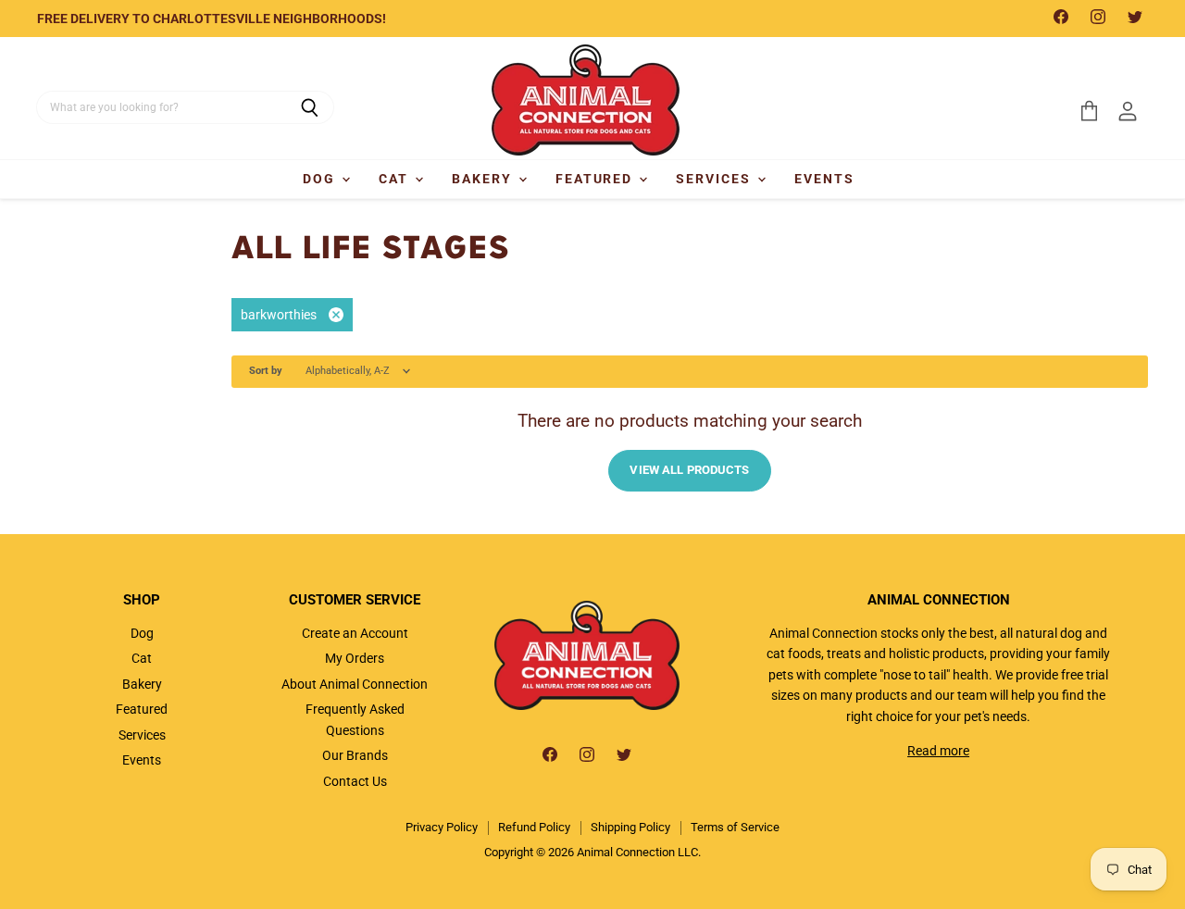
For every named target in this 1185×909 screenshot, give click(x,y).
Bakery (484, 178)
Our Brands (355, 755)
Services (715, 178)
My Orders (354, 658)
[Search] (309, 107)
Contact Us (355, 781)
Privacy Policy (441, 827)
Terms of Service (735, 827)
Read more (938, 750)
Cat (396, 178)
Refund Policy (534, 827)
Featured (596, 178)
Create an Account (355, 633)
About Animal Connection (354, 684)
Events (824, 178)
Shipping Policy (630, 827)
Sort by (265, 371)
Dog (321, 178)
